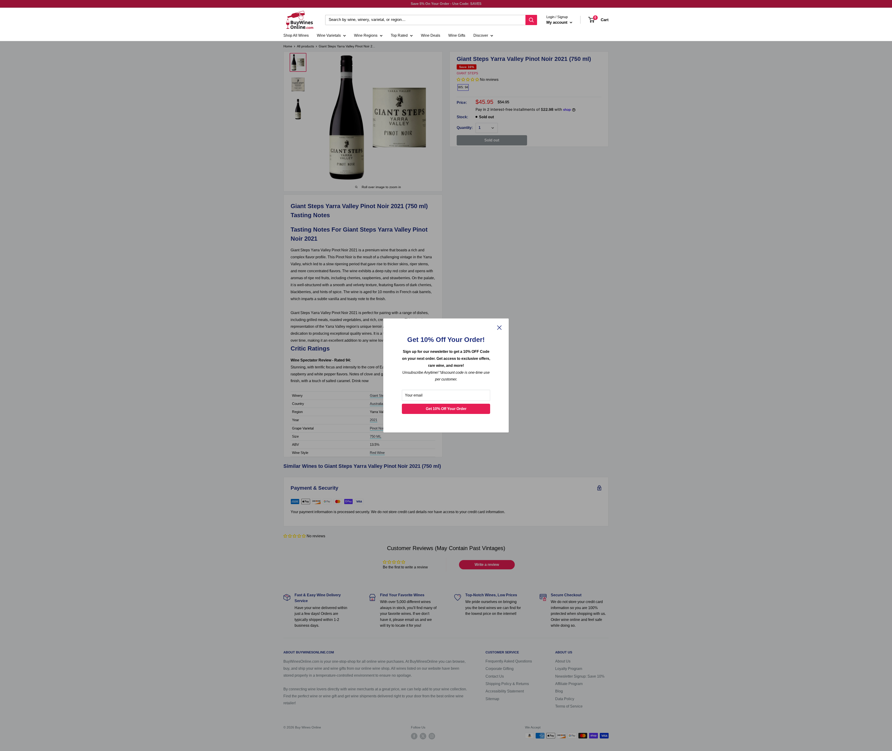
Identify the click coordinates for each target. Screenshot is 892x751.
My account (557, 22)
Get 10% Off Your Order (446, 409)
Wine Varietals (329, 35)
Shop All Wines (296, 35)
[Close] (499, 327)
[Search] (531, 20)
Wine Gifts (456, 35)
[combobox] (425, 20)
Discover (480, 35)
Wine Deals (430, 35)
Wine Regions (365, 35)
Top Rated (399, 35)
